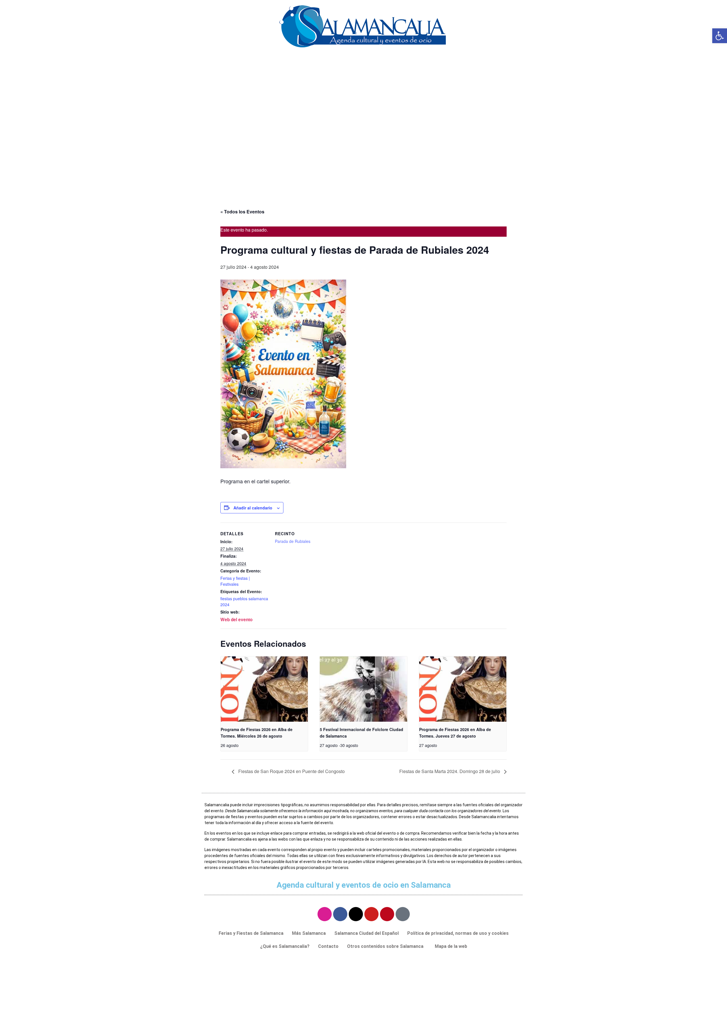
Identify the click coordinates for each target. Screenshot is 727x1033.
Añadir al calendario (252, 508)
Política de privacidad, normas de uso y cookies (458, 933)
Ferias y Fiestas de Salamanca (251, 933)
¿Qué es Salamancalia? (285, 946)
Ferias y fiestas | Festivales (235, 581)
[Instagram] (324, 914)
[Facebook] (340, 914)
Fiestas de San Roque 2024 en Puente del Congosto (291, 771)
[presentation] (264, 689)
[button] (387, 946)
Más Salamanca (309, 933)
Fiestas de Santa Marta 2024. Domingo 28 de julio (450, 771)
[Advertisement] (363, 154)
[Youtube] (371, 914)
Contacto (328, 946)
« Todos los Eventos (242, 211)
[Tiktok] (403, 914)
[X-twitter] (356, 914)
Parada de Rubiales (292, 541)
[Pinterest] (387, 914)
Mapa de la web (451, 946)
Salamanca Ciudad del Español (366, 933)
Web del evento (236, 619)
